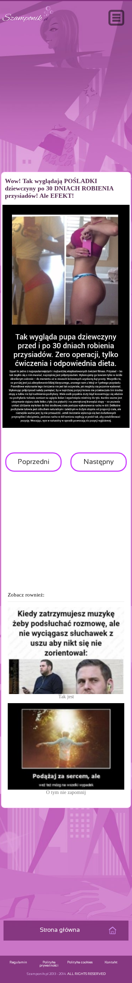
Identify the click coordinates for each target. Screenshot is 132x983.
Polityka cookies (80, 962)
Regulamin (18, 962)
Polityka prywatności (48, 964)
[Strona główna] (27, 22)
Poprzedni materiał (33, 465)
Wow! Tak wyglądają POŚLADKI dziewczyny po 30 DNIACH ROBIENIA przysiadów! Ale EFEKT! (59, 188)
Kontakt (111, 962)
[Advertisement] (66, 114)
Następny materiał (98, 465)
